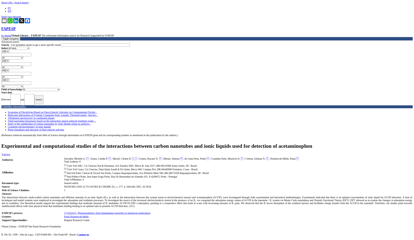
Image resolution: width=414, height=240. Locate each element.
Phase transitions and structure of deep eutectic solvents (36, 129)
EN (9, 11)
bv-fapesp (6, 35)
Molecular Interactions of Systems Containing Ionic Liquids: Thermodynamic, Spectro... (53, 115)
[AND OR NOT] (5, 51)
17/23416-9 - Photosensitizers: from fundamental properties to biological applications (107, 213)
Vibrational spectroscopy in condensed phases (31, 118)
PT (9, 8)
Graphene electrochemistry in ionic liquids (29, 126)
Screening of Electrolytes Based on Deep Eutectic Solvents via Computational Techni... (52, 112)
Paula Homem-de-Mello (76, 216)
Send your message (11, 16)
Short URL (7, 2)
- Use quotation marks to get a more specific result (31, 45)
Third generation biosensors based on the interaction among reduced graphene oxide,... (52, 121)
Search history (21, 2)
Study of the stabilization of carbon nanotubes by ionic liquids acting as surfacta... (49, 124)
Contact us (83, 234)
